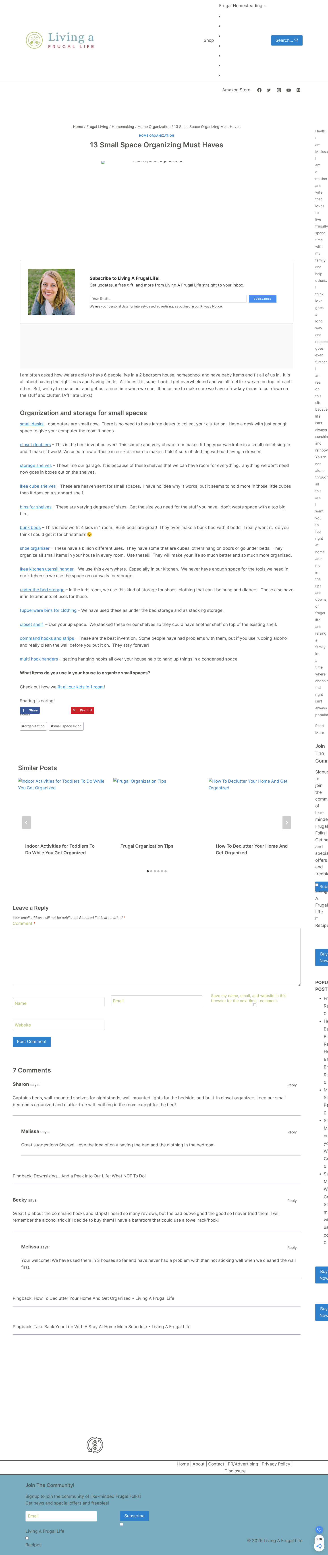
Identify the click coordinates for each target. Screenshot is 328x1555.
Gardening (232, 56)
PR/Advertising (243, 1464)
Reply (292, 1085)
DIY (228, 26)
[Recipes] (316, 918)
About (199, 1464)
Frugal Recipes (235, 75)
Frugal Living (234, 16)
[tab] (148, 871)
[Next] (286, 822)
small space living (66, 726)
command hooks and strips (47, 638)
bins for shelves (36, 507)
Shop (209, 40)
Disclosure (235, 1470)
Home (183, 1464)
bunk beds (30, 527)
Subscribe (134, 1515)
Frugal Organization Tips (146, 846)
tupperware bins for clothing (48, 610)
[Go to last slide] (26, 822)
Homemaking (234, 36)
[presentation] (61, 807)
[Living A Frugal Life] (316, 884)
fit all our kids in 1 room (80, 687)
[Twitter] (269, 90)
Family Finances (236, 66)
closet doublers (35, 444)
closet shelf (32, 624)
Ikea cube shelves (38, 486)
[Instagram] (279, 90)
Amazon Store (236, 89)
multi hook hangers (39, 659)
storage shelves (36, 465)
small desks (32, 423)
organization (33, 726)
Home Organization (156, 135)
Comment (24, 923)
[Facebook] (259, 90)
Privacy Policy (276, 1464)
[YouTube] (288, 90)
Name (21, 1003)
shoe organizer (35, 548)
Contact (216, 1464)
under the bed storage (42, 589)
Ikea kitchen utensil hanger (47, 569)
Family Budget (234, 46)
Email (118, 1000)
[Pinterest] (298, 90)
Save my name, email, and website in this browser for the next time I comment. (248, 998)
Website (23, 1025)
